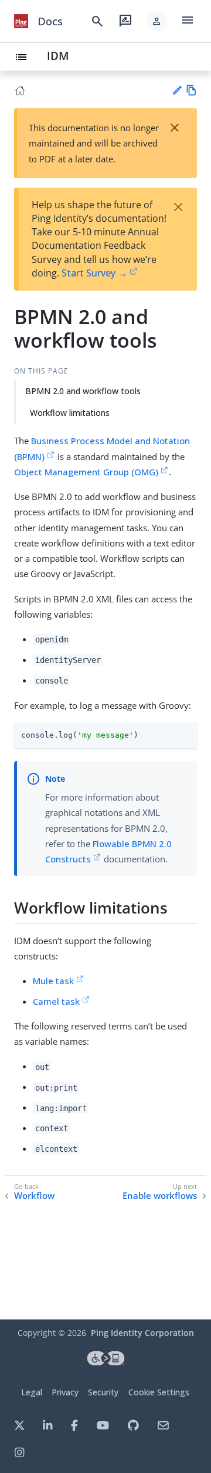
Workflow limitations (70, 412)
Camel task (56, 1001)
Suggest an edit (176, 90)
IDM (58, 55)
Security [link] (103, 1392)
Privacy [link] (65, 1392)
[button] (156, 21)
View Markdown (191, 90)
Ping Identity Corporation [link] (142, 1332)
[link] (21, 21)
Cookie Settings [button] (158, 1392)
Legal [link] (31, 1392)
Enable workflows (159, 1195)
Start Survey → (94, 272)
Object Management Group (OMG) (86, 472)
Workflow (34, 1195)
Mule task (53, 981)
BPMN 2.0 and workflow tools (83, 390)
